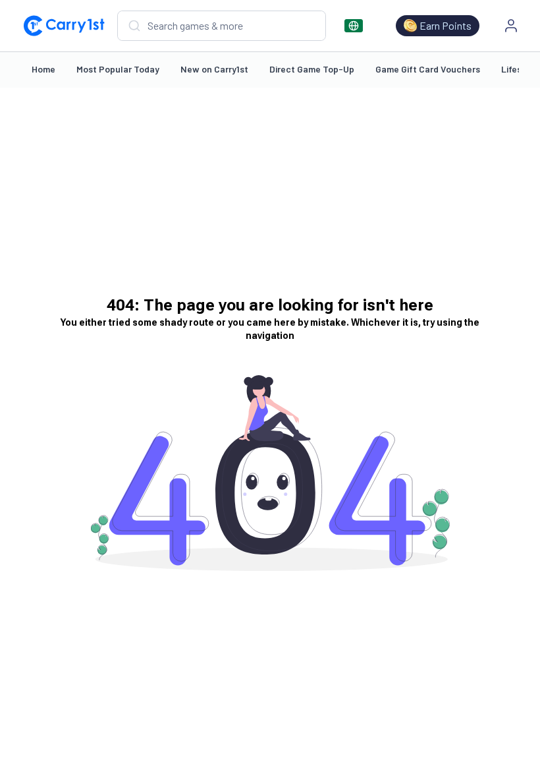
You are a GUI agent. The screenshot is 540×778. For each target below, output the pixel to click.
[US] (353, 25)
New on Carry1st (214, 69)
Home (43, 69)
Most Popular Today (117, 69)
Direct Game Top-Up (311, 69)
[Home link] (64, 25)
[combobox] (221, 25)
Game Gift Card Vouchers (427, 69)
